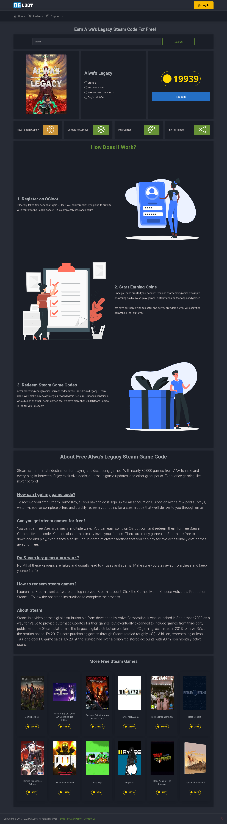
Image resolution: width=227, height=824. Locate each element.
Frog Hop (97, 782)
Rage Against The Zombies (162, 782)
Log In (205, 5)
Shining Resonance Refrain (32, 782)
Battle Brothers (32, 717)
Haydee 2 (129, 782)
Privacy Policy (74, 818)
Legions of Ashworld (195, 782)
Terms (62, 818)
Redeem (181, 96)
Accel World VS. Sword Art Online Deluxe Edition (65, 717)
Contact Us (89, 818)
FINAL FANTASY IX (130, 717)
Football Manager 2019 (162, 717)
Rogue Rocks (194, 717)
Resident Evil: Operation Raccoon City (97, 717)
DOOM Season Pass (64, 782)
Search (179, 41)
